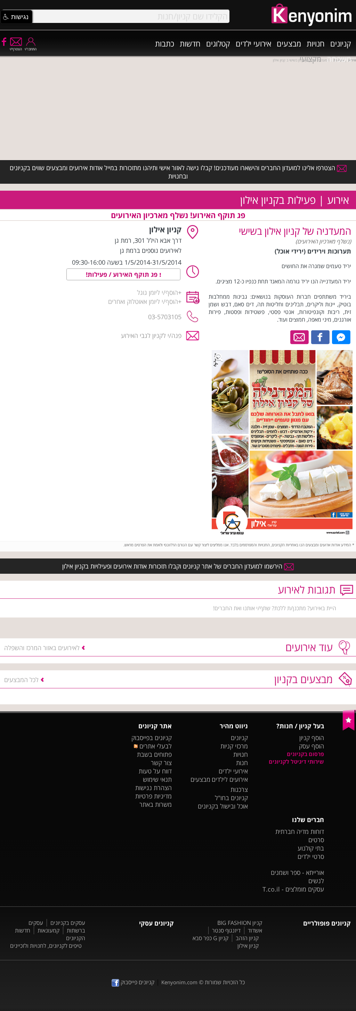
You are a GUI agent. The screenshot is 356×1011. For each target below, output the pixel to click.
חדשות (190, 43)
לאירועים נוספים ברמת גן (150, 250)
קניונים (340, 43)
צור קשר (161, 763)
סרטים (316, 840)
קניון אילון (248, 946)
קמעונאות (48, 930)
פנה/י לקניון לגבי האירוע (151, 335)
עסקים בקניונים (67, 923)
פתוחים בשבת (154, 754)
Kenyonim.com (179, 982)
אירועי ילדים (253, 43)
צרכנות (239, 789)
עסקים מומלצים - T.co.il (293, 889)
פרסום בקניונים (305, 754)
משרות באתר (155, 804)
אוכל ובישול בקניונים (223, 806)
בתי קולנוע (311, 848)
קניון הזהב (247, 938)
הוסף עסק (311, 746)
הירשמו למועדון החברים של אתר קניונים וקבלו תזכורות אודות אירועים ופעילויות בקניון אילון (173, 566)
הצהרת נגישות (153, 788)
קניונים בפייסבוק (151, 738)
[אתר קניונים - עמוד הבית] (349, 729)
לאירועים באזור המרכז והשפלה (42, 648)
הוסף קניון (311, 738)
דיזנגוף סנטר (226, 930)
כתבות (164, 43)
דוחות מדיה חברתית (299, 831)
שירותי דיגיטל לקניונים (296, 761)
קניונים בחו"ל (231, 798)
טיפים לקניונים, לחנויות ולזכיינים (46, 946)
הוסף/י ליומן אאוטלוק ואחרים (143, 301)
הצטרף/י (16, 49)
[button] (16, 17)
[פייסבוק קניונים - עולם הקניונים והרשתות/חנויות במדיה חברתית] (3, 41)
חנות (242, 763)
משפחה (339, 58)
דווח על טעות (155, 771)
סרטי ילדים (311, 856)
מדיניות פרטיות (153, 796)
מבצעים (289, 43)
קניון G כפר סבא (210, 938)
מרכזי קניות (234, 746)
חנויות (316, 43)
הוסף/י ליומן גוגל (157, 292)
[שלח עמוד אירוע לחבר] (299, 336)
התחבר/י (31, 49)
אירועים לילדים (230, 779)
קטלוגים (218, 43)
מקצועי (310, 58)
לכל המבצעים (21, 680)
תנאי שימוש (157, 779)
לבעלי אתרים (155, 746)
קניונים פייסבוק (136, 982)
